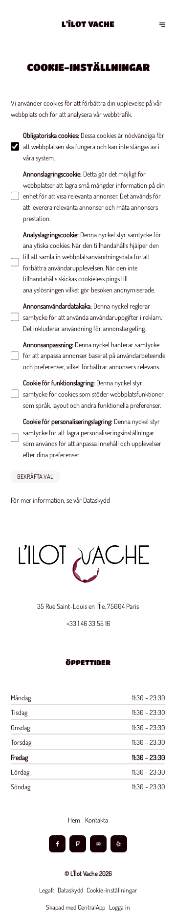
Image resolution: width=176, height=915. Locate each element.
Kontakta (96, 819)
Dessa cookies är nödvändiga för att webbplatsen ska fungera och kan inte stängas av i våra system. (93, 146)
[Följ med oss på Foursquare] (78, 843)
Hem (74, 819)
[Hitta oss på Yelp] (119, 843)
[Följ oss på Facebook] (57, 843)
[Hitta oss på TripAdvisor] (98, 843)
